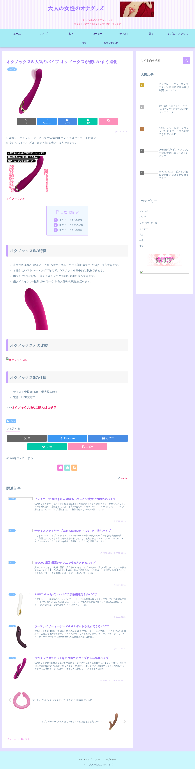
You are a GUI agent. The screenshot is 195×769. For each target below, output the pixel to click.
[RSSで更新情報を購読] (74, 468)
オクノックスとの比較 (71, 225)
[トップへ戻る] (190, 764)
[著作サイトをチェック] (60, 468)
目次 (63, 212)
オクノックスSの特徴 (71, 220)
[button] (108, 121)
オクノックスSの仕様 (71, 230)
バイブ (12, 421)
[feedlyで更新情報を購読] (67, 468)
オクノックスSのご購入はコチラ (34, 407)
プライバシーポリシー (105, 759)
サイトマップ (85, 759)
